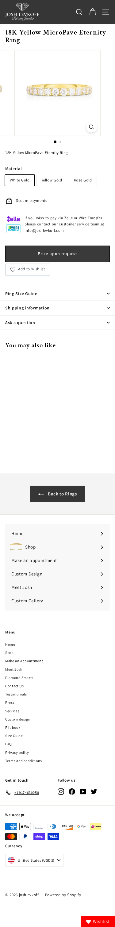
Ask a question (20, 322)
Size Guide (14, 735)
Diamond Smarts (19, 677)
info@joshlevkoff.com (44, 230)
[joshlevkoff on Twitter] (94, 791)
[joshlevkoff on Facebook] (72, 791)
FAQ (8, 744)
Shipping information (27, 308)
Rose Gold (83, 180)
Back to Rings (62, 494)
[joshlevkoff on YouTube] (83, 791)
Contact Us (14, 686)
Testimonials (16, 694)
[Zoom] (91, 127)
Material (13, 168)
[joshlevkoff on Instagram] (61, 791)
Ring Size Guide (21, 293)
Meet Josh (13, 669)
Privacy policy (17, 752)
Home (10, 644)
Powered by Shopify (63, 894)
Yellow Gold (51, 180)
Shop (9, 652)
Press (9, 702)
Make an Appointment (24, 661)
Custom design (17, 719)
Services (12, 711)
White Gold (20, 180)
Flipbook (12, 727)
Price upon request (57, 253)
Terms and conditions (23, 760)
